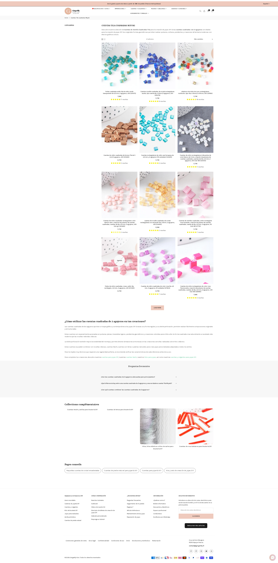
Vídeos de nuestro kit (98, 507)
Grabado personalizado (99, 516)
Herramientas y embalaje (138, 13)
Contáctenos (157, 513)
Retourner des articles (196, 526)
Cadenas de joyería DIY (72, 504)
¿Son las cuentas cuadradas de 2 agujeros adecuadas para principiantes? (128, 377)
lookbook (94, 504)
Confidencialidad (103, 541)
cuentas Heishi (131, 357)
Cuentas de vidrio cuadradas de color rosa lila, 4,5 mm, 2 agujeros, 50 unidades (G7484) (157, 287)
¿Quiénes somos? (159, 500)
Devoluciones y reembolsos (141, 541)
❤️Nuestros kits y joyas (100, 8)
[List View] (104, 39)
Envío (128, 541)
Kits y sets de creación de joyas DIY (180, 471)
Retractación (156, 541)
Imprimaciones (120, 8)
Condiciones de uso (117, 541)
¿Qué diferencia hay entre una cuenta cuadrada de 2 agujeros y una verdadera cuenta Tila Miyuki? (136, 383)
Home (66, 18)
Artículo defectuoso (133, 510)
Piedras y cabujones (158, 8)
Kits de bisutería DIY (71, 510)
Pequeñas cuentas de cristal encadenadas (82, 471)
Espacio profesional (159, 510)
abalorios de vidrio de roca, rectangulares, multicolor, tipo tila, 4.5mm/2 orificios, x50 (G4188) (195, 92)
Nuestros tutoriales (97, 500)
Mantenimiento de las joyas (136, 513)
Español (265, 4)
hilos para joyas (150, 357)
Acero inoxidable (70, 500)
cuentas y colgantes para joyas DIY (183, 357)
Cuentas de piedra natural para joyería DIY (120, 471)
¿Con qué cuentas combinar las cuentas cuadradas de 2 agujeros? (125, 390)
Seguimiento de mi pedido (135, 504)
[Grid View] (102, 39)
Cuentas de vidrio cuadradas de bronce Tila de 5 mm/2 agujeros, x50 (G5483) (119, 156)
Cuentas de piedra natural (73, 520)
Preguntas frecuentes (134, 500)
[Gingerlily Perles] (73, 10)
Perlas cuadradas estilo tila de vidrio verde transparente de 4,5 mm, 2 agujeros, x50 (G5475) (119, 92)
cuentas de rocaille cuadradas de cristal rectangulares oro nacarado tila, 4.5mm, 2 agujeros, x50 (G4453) (157, 222)
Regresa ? (130, 507)
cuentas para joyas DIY (110, 357)
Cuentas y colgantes (138, 8)
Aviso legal (92, 541)
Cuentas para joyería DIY (151, 471)
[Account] (204, 11)
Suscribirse (196, 516)
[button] (272, 557)
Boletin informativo (159, 504)
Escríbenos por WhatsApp (161, 517)
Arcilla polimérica (70, 517)
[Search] (200, 11)
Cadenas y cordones (178, 8)
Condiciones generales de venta (76, 541)
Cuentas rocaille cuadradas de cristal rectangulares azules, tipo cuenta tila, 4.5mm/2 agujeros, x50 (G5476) (157, 93)
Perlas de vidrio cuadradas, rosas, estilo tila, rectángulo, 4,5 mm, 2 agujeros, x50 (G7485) (119, 287)
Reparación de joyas (133, 517)
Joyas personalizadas (72, 513)
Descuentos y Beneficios (161, 507)
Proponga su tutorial (97, 519)
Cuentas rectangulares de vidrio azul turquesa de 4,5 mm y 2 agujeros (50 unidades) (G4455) (157, 156)
